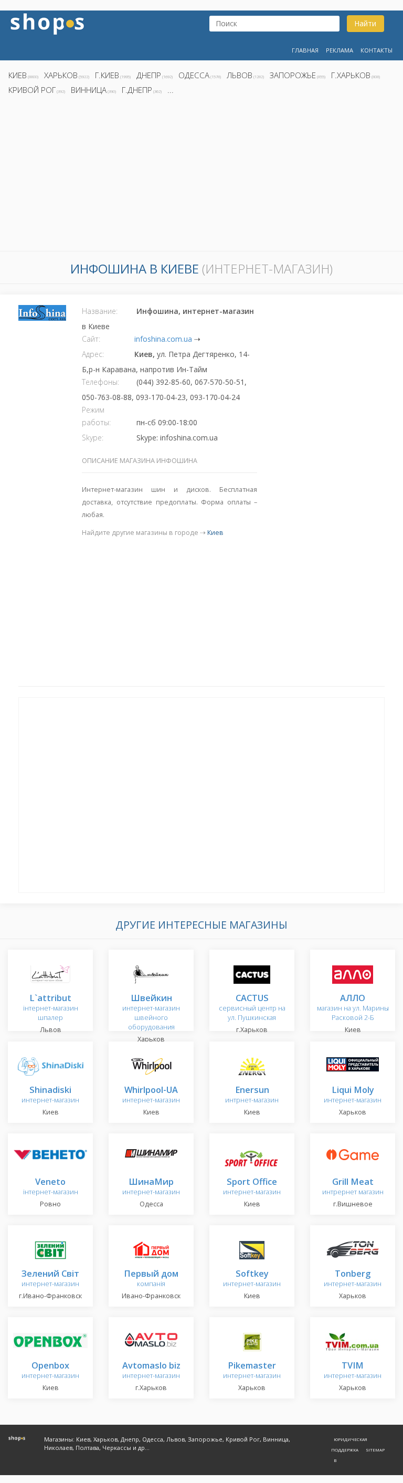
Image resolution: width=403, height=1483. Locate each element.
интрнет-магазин (252, 1095)
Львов (239, 75)
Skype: (92, 438)
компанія (151, 1279)
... (170, 90)
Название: (100, 311)
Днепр (148, 75)
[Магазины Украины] (47, 23)
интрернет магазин (353, 1187)
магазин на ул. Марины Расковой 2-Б (353, 1008)
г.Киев (107, 75)
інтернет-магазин (50, 1187)
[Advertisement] (201, 175)
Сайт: (91, 339)
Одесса (193, 75)
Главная (305, 50)
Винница (89, 90)
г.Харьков (350, 75)
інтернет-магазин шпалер (50, 1008)
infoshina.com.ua (163, 339)
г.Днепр (137, 90)
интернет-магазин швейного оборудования (151, 1013)
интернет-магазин (50, 1095)
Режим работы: (96, 416)
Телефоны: (100, 382)
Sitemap (375, 1450)
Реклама (339, 50)
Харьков (61, 75)
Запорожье (293, 75)
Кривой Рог (32, 90)
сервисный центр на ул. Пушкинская (252, 1008)
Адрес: (93, 354)
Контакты (376, 50)
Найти (365, 23)
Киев (17, 75)
